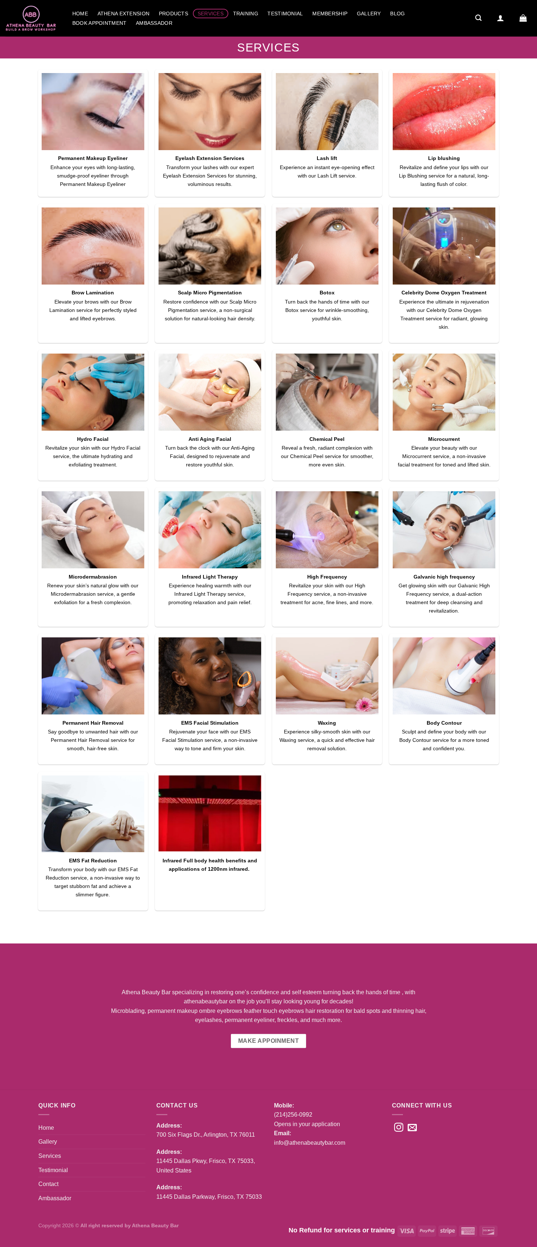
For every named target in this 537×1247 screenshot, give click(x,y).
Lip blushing (444, 158)
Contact (48, 1184)
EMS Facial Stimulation (210, 723)
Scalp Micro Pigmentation (210, 292)
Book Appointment (99, 23)
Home (80, 13)
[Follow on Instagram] (398, 1128)
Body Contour (444, 723)
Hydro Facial (92, 439)
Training (245, 13)
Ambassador (154, 23)
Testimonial (285, 13)
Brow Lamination (93, 292)
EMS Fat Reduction (93, 860)
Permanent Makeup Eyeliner (92, 158)
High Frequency (327, 577)
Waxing (327, 723)
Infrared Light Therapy (210, 577)
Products (173, 13)
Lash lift (327, 158)
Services (211, 13)
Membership (329, 13)
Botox (327, 292)
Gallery (369, 13)
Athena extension (124, 13)
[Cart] (523, 18)
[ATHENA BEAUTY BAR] (31, 18)
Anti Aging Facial (209, 439)
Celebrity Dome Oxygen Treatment (444, 292)
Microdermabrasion (93, 577)
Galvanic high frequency (444, 577)
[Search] (478, 18)
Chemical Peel (326, 439)
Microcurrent (444, 439)
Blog (397, 13)
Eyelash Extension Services (209, 158)
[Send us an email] (412, 1128)
